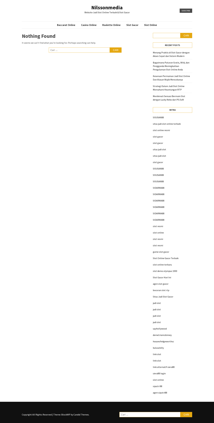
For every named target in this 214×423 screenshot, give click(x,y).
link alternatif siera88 (164, 367)
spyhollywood (160, 328)
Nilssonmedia (107, 7)
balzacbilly (158, 347)
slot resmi (158, 226)
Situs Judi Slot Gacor (163, 296)
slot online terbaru (162, 264)
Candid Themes (81, 414)
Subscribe (186, 10)
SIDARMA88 (158, 187)
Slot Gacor (132, 25)
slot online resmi (161, 130)
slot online (158, 232)
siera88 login (159, 373)
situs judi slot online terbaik (167, 123)
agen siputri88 (160, 392)
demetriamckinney (162, 335)
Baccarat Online (66, 25)
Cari (186, 35)
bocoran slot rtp (161, 290)
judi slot (157, 303)
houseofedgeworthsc (163, 341)
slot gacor (158, 136)
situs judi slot (159, 149)
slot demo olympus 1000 (165, 271)
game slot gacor (161, 251)
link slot (157, 354)
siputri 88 (157, 386)
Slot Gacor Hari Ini (162, 277)
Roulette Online (111, 25)
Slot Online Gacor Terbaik (165, 258)
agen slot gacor (160, 283)
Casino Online (89, 25)
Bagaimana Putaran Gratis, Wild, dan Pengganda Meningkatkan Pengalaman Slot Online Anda (171, 66)
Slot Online (150, 25)
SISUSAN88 (158, 117)
